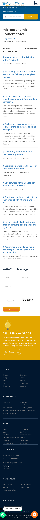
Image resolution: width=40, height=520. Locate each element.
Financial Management (27, 410)
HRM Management (26, 408)
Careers (5, 506)
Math (4, 381)
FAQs (21, 506)
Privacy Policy (7, 484)
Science (22, 378)
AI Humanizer (24, 512)
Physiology (6, 386)
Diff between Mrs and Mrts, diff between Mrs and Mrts (19, 184)
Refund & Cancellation (10, 490)
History (5, 383)
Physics (5, 375)
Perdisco (5, 429)
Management (7, 408)
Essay (5, 432)
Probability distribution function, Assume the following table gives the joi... (20, 74)
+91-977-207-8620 (9, 8)
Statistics (23, 386)
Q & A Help (23, 443)
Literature (6, 435)
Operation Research (9, 413)
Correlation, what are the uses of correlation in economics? (20, 167)
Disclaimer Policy (25, 484)
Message (8, 286)
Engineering (24, 440)
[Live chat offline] (34, 514)
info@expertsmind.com (11, 11)
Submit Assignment (12, 352)
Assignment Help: (9, 39)
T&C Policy (6, 487)
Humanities (24, 383)
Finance (5, 405)
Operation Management (11, 410)
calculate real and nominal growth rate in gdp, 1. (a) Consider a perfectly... (20, 99)
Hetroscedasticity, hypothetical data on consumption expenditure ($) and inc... (19, 225)
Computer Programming (11, 438)
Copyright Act (24, 487)
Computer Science (26, 435)
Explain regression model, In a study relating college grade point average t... (19, 127)
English (22, 381)
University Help (8, 443)
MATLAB (22, 438)
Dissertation (24, 429)
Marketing (23, 405)
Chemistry (23, 375)
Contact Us (6, 512)
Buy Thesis (23, 432)
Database (6, 440)
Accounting (6, 402)
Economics (23, 402)
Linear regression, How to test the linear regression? (18, 153)
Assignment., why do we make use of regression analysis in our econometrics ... (18, 250)
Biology (5, 378)
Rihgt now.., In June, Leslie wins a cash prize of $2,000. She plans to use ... (20, 200)
